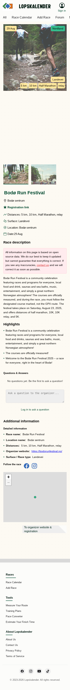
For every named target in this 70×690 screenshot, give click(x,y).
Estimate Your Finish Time (20, 622)
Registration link (18, 207)
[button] (35, 497)
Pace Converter (14, 616)
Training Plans (13, 611)
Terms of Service (15, 656)
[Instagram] (31, 671)
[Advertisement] (35, 127)
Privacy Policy (13, 650)
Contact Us (12, 645)
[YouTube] (39, 671)
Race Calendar (14, 582)
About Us (11, 639)
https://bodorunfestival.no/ (47, 451)
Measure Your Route (17, 605)
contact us (43, 265)
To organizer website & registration (38, 529)
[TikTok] (48, 671)
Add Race (11, 588)
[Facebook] (22, 671)
